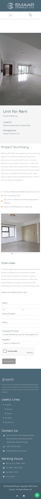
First (3, 309)
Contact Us (9, 422)
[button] (30, 15)
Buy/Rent (6, 340)
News (9, 413)
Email (5, 322)
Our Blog (8, 418)
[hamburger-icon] (10, 15)
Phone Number (9, 314)
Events (9, 409)
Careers (8, 405)
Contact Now (9, 361)
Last (23, 309)
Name (5, 303)
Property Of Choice (10, 331)
